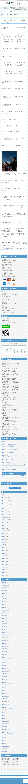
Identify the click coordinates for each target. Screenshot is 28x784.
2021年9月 (6, 590)
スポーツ (5, 511)
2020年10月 (6, 596)
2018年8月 (6, 618)
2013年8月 (6, 751)
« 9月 (3, 355)
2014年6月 (6, 740)
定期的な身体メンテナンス (9, 469)
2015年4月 (6, 721)
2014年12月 (6, 729)
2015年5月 (6, 718)
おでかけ (19, 242)
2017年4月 (6, 657)
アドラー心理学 (7, 500)
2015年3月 (6, 723)
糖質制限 (5, 561)
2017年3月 (6, 660)
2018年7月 (6, 621)
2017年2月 (6, 662)
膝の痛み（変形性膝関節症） (10, 444)
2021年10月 (6, 587)
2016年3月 (6, 693)
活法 (4, 550)
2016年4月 (6, 690)
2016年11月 (6, 671)
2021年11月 (6, 585)
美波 (4, 567)
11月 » (6, 355)
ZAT (4, 494)
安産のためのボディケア (9, 459)
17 (7, 351)
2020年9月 (6, 598)
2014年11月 (6, 732)
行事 (4, 575)
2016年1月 (6, 698)
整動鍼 (5, 441)
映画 (4, 539)
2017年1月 (6, 665)
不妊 (4, 525)
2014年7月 (6, 737)
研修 (4, 558)
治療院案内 (6, 547)
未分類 (5, 542)
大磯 (4, 528)
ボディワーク (6, 517)
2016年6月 (6, 685)
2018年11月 (6, 610)
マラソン (5, 522)
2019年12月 (6, 607)
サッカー (5, 508)
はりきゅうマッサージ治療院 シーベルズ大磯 (14, 3)
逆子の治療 (6, 462)
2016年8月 (6, 679)
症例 (4, 555)
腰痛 (4, 569)
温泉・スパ (6, 553)
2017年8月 (6, 646)
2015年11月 (6, 704)
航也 (4, 572)
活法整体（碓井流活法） (9, 446)
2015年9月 (6, 710)
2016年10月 (6, 673)
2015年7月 (6, 712)
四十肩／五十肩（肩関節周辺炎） (11, 449)
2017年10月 (6, 640)
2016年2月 (6, 696)
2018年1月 (6, 635)
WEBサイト (5, 291)
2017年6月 (6, 651)
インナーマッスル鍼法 (8, 452)
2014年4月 (6, 743)
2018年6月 (6, 623)
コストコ (5, 505)
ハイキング (6, 514)
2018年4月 (6, 629)
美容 (4, 564)
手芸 (4, 533)
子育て (23, 242)
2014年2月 (6, 746)
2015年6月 (6, 715)
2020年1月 (6, 604)
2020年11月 (6, 593)
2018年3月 (6, 632)
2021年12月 (6, 582)
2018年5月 (6, 626)
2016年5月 (6, 687)
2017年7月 (6, 648)
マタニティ (6, 519)
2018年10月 (6, 612)
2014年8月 (6, 735)
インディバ (6, 503)
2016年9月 (6, 676)
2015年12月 (6, 701)
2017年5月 (6, 654)
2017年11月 (6, 637)
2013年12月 (6, 748)
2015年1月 (6, 726)
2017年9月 (6, 643)
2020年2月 (6, 601)
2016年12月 (6, 668)
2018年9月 (6, 615)
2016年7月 (6, 682)
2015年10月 (6, 707)
